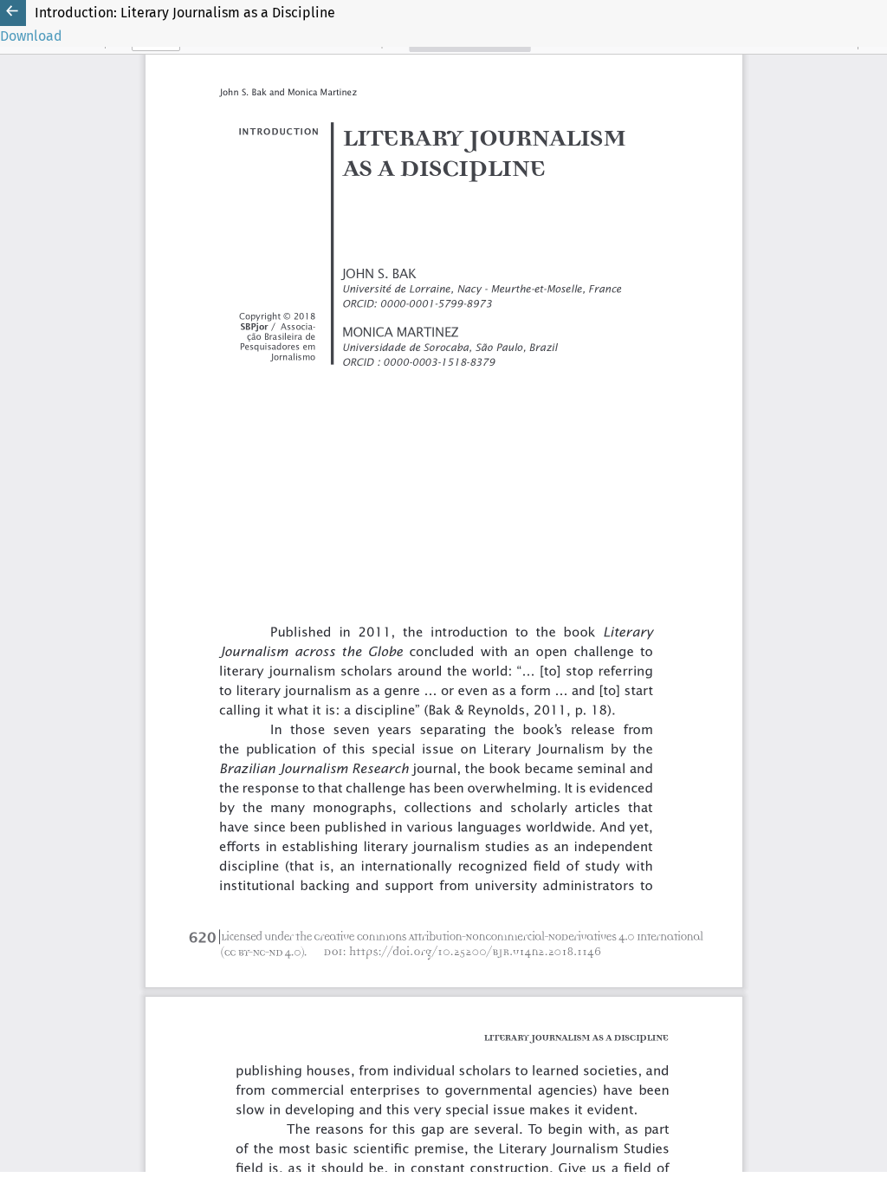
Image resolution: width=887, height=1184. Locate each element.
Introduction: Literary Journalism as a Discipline (185, 12)
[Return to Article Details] (13, 13)
